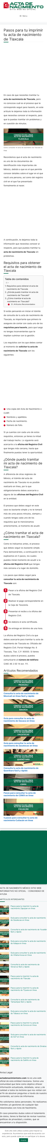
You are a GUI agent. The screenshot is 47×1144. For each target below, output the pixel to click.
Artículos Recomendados (24, 304)
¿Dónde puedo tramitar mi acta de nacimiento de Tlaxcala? (22, 293)
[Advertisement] (23, 69)
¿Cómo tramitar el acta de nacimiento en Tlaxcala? (19, 300)
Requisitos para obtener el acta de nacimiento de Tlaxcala (22, 287)
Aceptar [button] (24, 1140)
